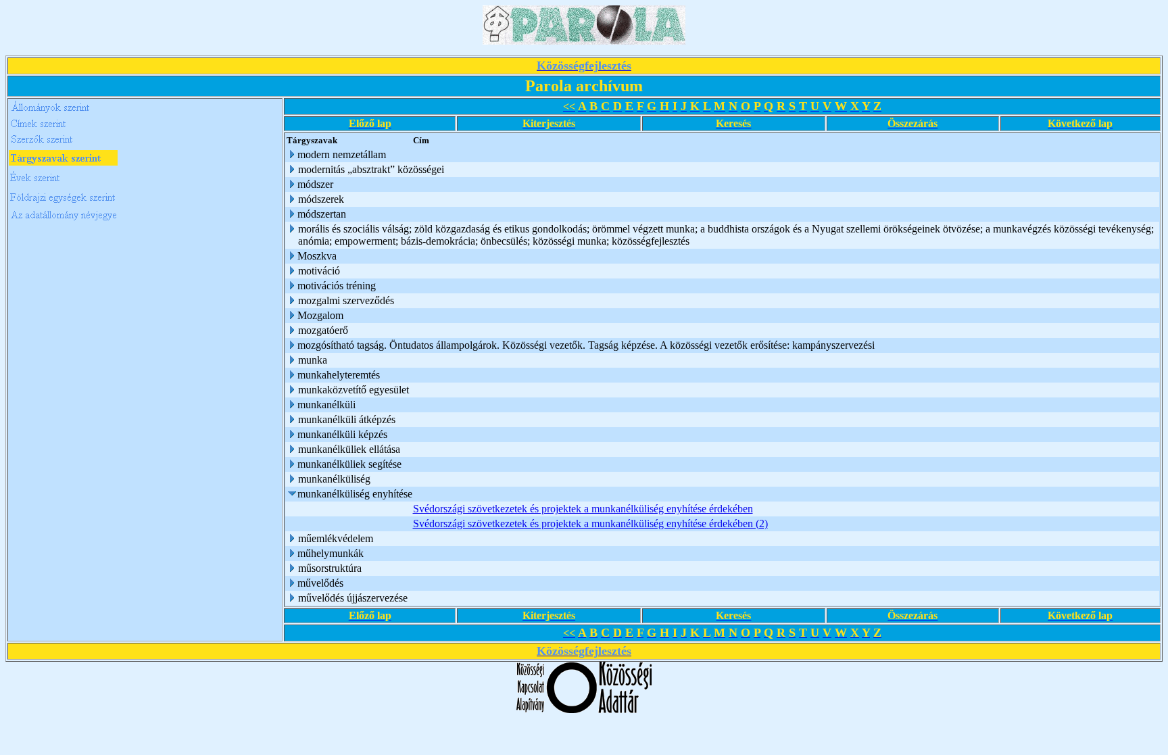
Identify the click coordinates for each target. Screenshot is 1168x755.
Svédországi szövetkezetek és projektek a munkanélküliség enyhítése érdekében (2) (590, 523)
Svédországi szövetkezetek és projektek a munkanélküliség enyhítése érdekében (583, 508)
